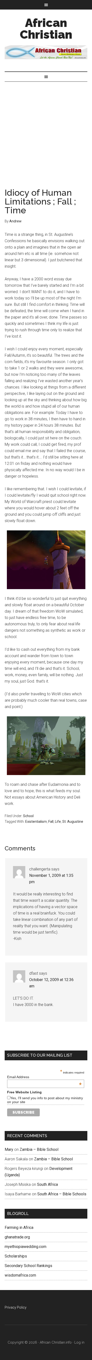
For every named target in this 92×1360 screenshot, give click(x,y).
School (28, 816)
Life (58, 821)
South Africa (47, 1184)
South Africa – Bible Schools (61, 1194)
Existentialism (36, 821)
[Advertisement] (46, 130)
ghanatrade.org (17, 1237)
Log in (79, 1342)
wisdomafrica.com (20, 1275)
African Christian (46, 28)
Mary (9, 1149)
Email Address (44, 1077)
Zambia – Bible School (39, 1149)
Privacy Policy (15, 1307)
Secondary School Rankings (28, 1265)
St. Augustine (72, 821)
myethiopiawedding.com (25, 1246)
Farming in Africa (19, 1227)
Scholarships (16, 1256)
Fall (50, 821)
